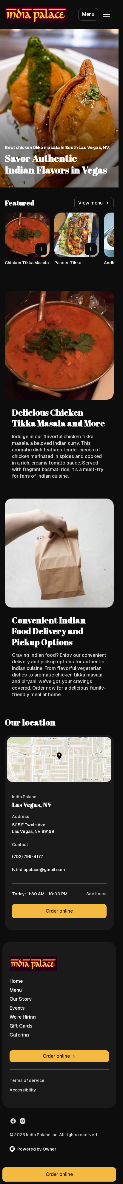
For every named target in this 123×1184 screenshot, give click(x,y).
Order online (59, 911)
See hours (96, 894)
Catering (19, 1035)
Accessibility (23, 1090)
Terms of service (27, 1080)
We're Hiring (23, 1017)
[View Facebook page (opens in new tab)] (13, 1121)
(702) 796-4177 (27, 858)
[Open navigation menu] (106, 14)
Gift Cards (21, 1026)
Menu (88, 14)
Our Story (21, 999)
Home (16, 981)
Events (17, 1008)
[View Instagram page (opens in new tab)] (22, 1121)
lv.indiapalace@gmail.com (38, 871)
